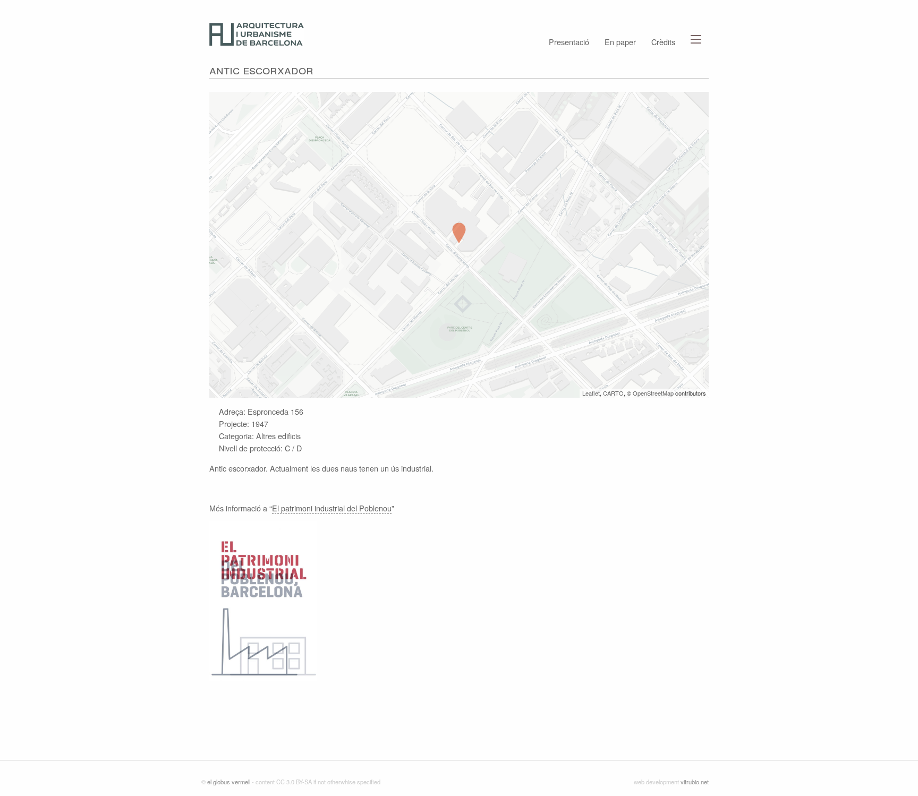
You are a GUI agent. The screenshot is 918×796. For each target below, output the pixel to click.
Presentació (569, 41)
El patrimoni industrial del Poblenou (332, 507)
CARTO (613, 393)
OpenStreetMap (653, 393)
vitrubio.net (695, 781)
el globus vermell (228, 781)
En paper (620, 41)
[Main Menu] (696, 39)
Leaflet (591, 393)
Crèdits (663, 41)
